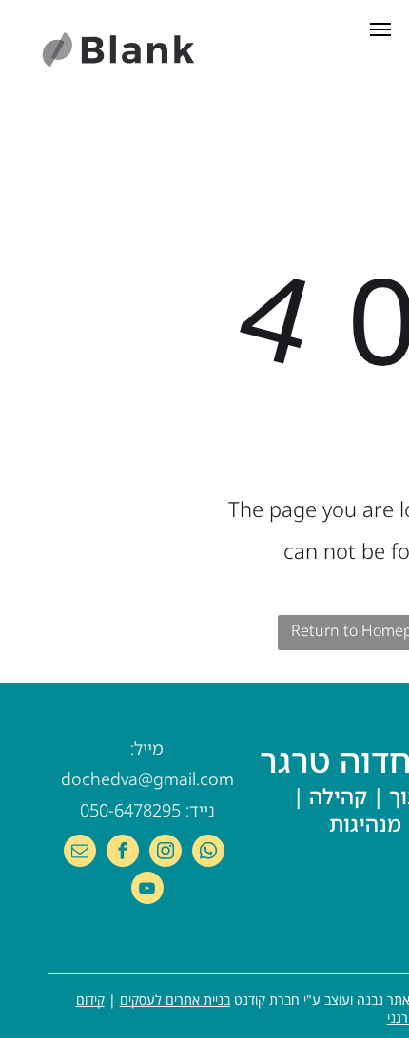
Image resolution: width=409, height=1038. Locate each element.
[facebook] (123, 853)
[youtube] (147, 890)
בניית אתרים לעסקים (175, 999)
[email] (80, 853)
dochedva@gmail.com (147, 778)
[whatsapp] (208, 853)
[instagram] (165, 853)
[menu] (380, 29)
